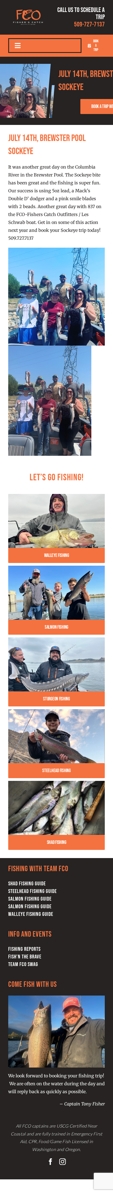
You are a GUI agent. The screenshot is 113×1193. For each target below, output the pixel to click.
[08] (56, 496)
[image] (56, 711)
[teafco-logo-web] (28, 8)
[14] (56, 568)
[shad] (56, 783)
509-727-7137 (89, 24)
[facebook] (50, 1161)
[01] (56, 639)
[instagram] (62, 1161)
